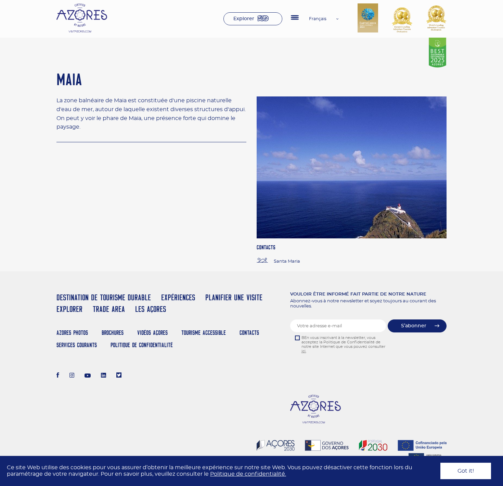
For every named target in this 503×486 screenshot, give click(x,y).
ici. (303, 351)
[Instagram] (72, 376)
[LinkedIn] (103, 376)
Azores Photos (72, 332)
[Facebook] (57, 376)
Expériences (178, 297)
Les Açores (150, 309)
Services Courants (76, 345)
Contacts (249, 332)
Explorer (243, 18)
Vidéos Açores (152, 332)
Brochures (113, 332)
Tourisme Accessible (203, 332)
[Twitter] (118, 376)
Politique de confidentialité (142, 345)
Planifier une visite (233, 297)
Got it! (465, 471)
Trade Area (109, 309)
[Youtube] (88, 376)
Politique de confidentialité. (248, 474)
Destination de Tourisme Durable (103, 297)
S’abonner (413, 326)
